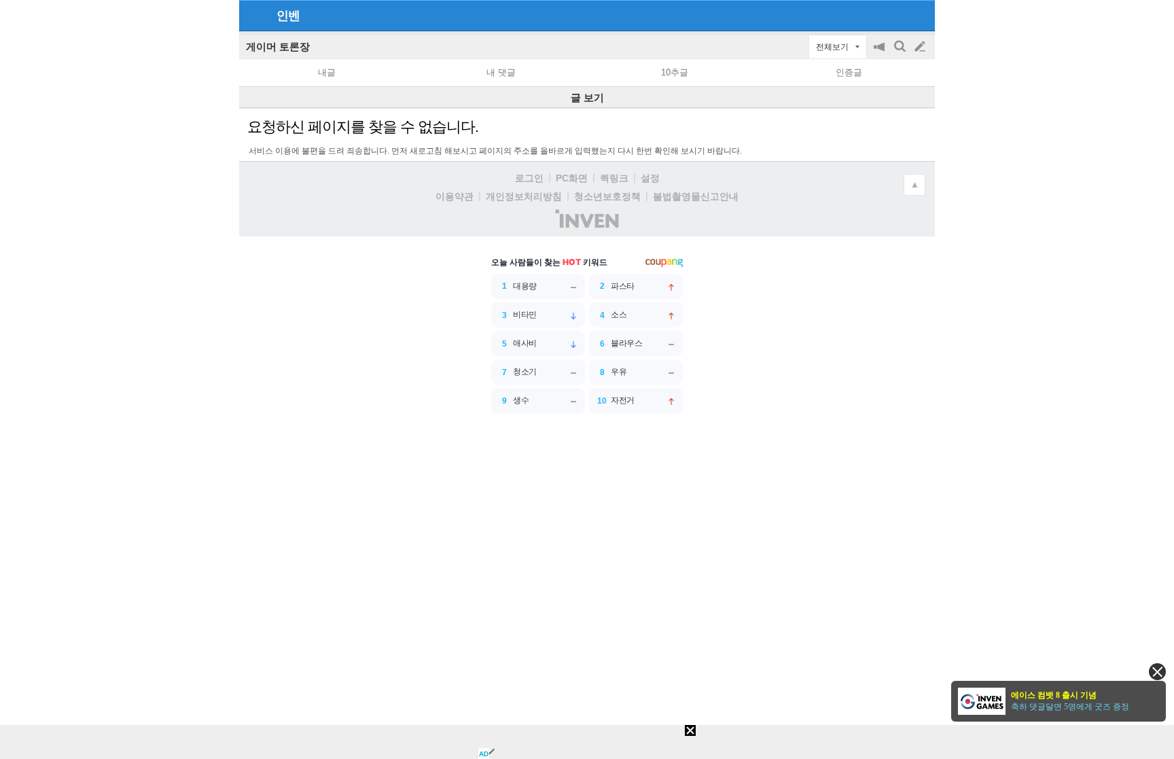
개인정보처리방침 (524, 196)
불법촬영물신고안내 (696, 196)
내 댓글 (501, 72)
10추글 (674, 72)
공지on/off (880, 53)
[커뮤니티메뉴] (253, 15)
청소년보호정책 (607, 196)
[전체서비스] (918, 15)
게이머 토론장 (278, 46)
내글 (327, 72)
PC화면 (572, 178)
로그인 (529, 178)
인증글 (849, 72)
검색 (901, 53)
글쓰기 (921, 47)
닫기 (1157, 671)
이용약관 (454, 196)
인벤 (288, 15)
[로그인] (894, 15)
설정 (650, 178)
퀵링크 (614, 178)
